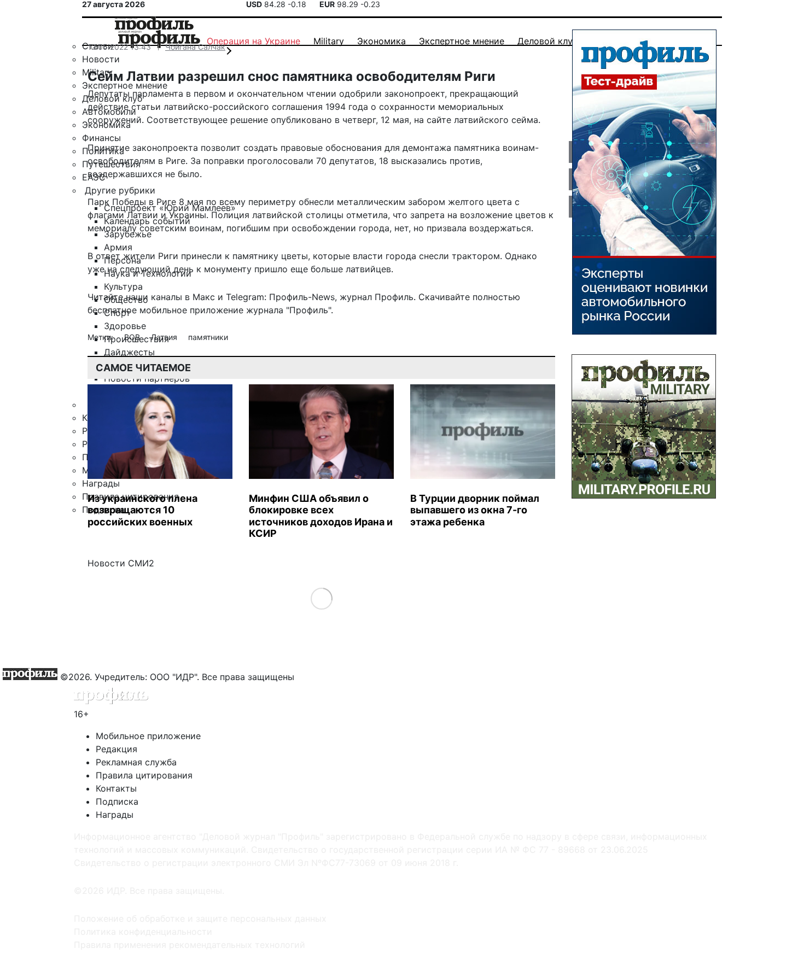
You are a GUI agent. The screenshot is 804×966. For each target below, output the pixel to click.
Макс (204, 296)
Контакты (116, 788)
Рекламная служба (136, 762)
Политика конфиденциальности (143, 931)
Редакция (116, 748)
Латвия (165, 337)
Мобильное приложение (148, 735)
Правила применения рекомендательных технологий (189, 944)
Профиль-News (302, 296)
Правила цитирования (144, 775)
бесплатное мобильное (137, 310)
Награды (114, 814)
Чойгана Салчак (195, 47)
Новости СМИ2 (121, 563)
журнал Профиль (376, 296)
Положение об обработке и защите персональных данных (200, 918)
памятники (208, 337)
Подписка (117, 801)
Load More (321, 598)
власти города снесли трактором (426, 255)
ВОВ (133, 337)
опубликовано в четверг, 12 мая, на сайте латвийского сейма (404, 119)
